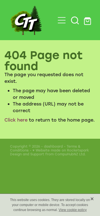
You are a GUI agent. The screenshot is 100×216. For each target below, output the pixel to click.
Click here (16, 120)
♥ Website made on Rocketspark (60, 150)
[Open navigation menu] (61, 20)
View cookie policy (73, 210)
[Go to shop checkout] (88, 20)
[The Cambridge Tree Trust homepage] (30, 20)
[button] (75, 20)
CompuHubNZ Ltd (70, 154)
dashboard (53, 146)
